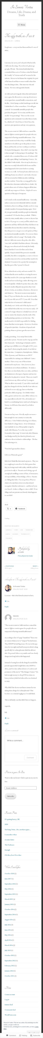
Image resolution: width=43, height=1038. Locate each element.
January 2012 (9, 971)
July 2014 (8, 925)
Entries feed (9, 1004)
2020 (6, 824)
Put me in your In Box (15, 772)
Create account (10, 994)
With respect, (9, 567)
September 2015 (10, 894)
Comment (30, 758)
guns (16, 530)
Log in (7, 999)
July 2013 (8, 950)
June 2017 (8, 879)
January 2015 (9, 904)
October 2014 (9, 909)
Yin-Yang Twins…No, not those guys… (18, 829)
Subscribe (10, 796)
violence (9, 538)
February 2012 (9, 965)
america (9, 530)
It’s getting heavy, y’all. (12, 819)
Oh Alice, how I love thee (13, 855)
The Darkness (9, 845)
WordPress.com (10, 1015)
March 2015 (9, 899)
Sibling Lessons (34, 567)
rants (16, 526)
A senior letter (9, 839)
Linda (17, 41)
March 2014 (9, 945)
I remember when (11, 834)
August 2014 (9, 919)
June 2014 (8, 930)
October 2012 (9, 955)
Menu (22, 25)
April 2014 (8, 940)
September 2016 (10, 884)
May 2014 (8, 935)
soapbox (15, 534)
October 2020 (9, 873)
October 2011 (9, 976)
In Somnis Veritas (21, 7)
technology (25, 534)
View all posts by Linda (25, 556)
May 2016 (8, 889)
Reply (7, 606)
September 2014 (10, 914)
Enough (7, 850)
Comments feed (10, 1010)
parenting (29, 530)
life (21, 530)
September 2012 (10, 960)
